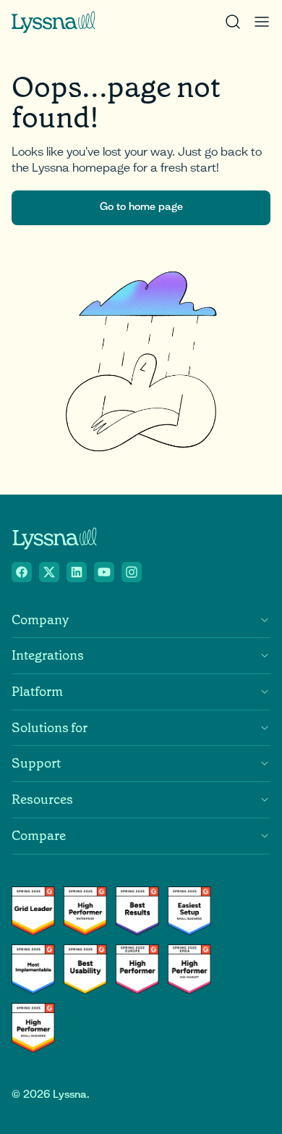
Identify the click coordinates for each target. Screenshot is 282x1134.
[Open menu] (261, 21)
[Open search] (232, 21)
